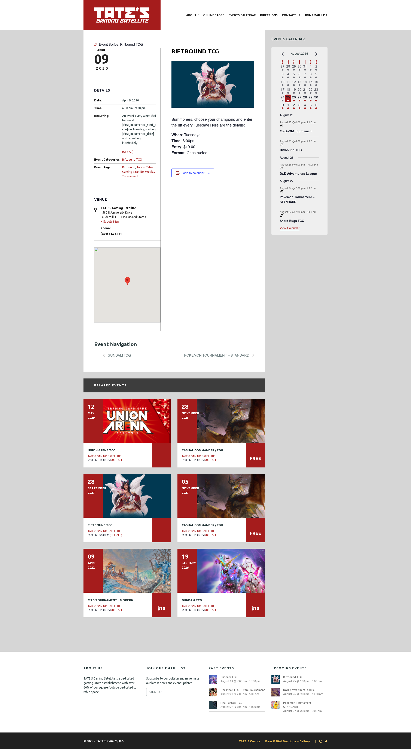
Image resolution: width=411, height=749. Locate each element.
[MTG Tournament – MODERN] (127, 570)
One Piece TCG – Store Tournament (242, 689)
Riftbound (128, 167)
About (191, 15)
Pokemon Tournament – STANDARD (217, 355)
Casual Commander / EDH (202, 450)
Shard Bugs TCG (292, 221)
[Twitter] (325, 741)
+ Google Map (110, 221)
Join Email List (316, 15)
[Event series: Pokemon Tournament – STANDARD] (281, 192)
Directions (269, 15)
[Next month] (316, 54)
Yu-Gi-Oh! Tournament (296, 131)
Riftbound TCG (132, 159)
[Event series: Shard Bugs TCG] (281, 215)
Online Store (213, 15)
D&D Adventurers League (298, 173)
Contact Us (291, 15)
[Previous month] (282, 54)
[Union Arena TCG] (127, 421)
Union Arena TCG (101, 450)
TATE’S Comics (249, 741)
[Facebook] (315, 741)
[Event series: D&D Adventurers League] (281, 168)
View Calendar (289, 228)
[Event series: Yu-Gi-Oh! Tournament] (281, 126)
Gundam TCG (119, 355)
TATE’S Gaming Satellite (104, 456)
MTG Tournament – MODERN (110, 600)
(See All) (127, 152)
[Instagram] (319, 741)
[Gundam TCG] (221, 570)
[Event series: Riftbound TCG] (281, 144)
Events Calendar (242, 15)
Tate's (141, 167)
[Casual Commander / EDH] (221, 421)
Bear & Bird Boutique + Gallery (287, 741)
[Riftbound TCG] (127, 496)
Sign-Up (155, 692)
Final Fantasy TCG (231, 702)
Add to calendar (193, 173)
